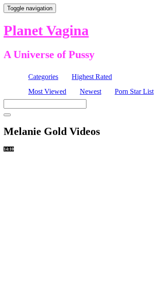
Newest (90, 91)
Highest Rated (92, 76)
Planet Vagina (46, 30)
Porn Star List (134, 91)
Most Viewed (47, 91)
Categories (43, 76)
